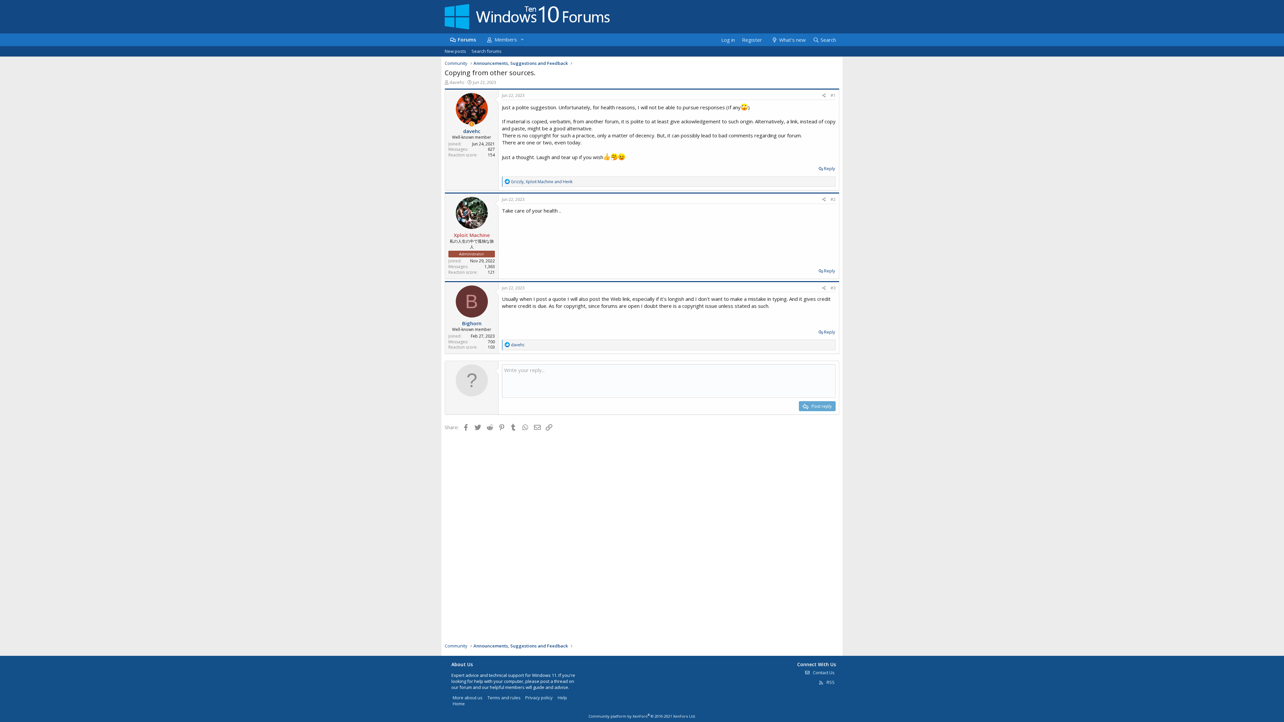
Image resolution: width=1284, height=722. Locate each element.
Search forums (486, 51)
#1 (833, 95)
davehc (456, 82)
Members (506, 39)
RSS (830, 682)
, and (541, 182)
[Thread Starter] (471, 124)
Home (459, 704)
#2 (833, 199)
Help (562, 698)
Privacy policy (539, 698)
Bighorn (471, 323)
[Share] (824, 96)
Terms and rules (504, 698)
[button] (522, 39)
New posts (455, 51)
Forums (467, 39)
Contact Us (823, 673)
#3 (833, 288)
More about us (468, 698)
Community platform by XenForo (642, 716)
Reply (829, 168)
